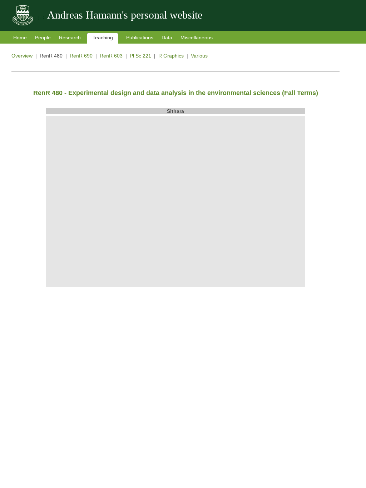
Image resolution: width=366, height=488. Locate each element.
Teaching (103, 37)
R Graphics (171, 56)
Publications (139, 37)
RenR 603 (111, 56)
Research (70, 37)
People (43, 37)
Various (199, 56)
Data (167, 37)
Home (20, 37)
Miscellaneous (196, 37)
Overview (22, 56)
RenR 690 (81, 56)
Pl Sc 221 (140, 56)
